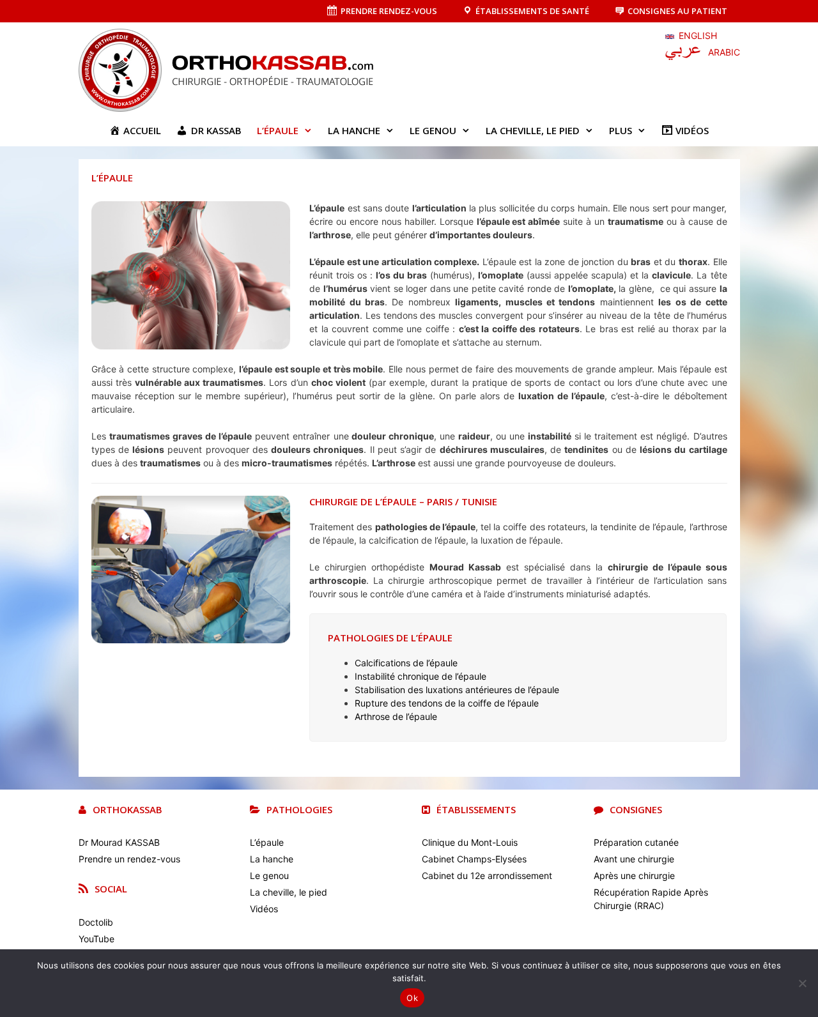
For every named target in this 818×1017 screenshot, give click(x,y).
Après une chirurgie (634, 875)
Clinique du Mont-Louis (470, 842)
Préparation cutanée (636, 842)
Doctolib (96, 922)
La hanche (354, 130)
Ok (412, 998)
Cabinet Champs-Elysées (474, 858)
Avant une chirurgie (634, 858)
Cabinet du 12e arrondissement (487, 875)
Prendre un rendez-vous (129, 858)
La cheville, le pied (533, 130)
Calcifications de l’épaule (406, 662)
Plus (620, 130)
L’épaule (277, 130)
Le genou (433, 130)
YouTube (96, 938)
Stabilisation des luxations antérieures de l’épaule (457, 689)
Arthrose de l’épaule (396, 716)
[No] (802, 983)
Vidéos (264, 908)
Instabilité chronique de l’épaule (420, 676)
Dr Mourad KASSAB (119, 842)
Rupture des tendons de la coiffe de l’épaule (447, 703)
